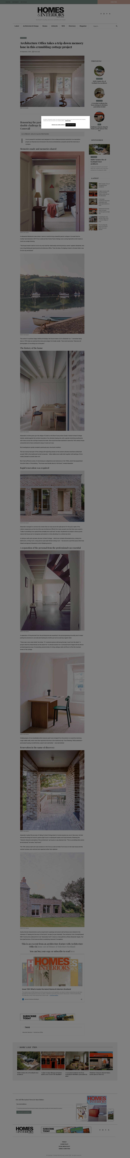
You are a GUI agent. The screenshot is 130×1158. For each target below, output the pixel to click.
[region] (65, 122)
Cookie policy (68, 120)
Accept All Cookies (70, 124)
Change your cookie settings (58, 124)
